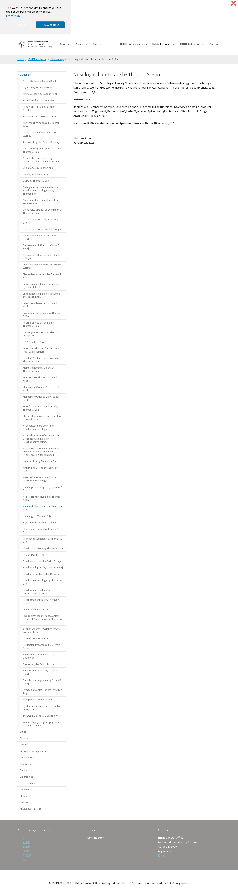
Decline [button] (20, 25)
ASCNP (27, 860)
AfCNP (27, 855)
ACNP (26, 842)
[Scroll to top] (229, 884)
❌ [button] (234, 3)
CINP (26, 837)
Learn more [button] (13, 16)
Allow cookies (50, 25)
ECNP (26, 846)
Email (161, 855)
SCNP (26, 851)
